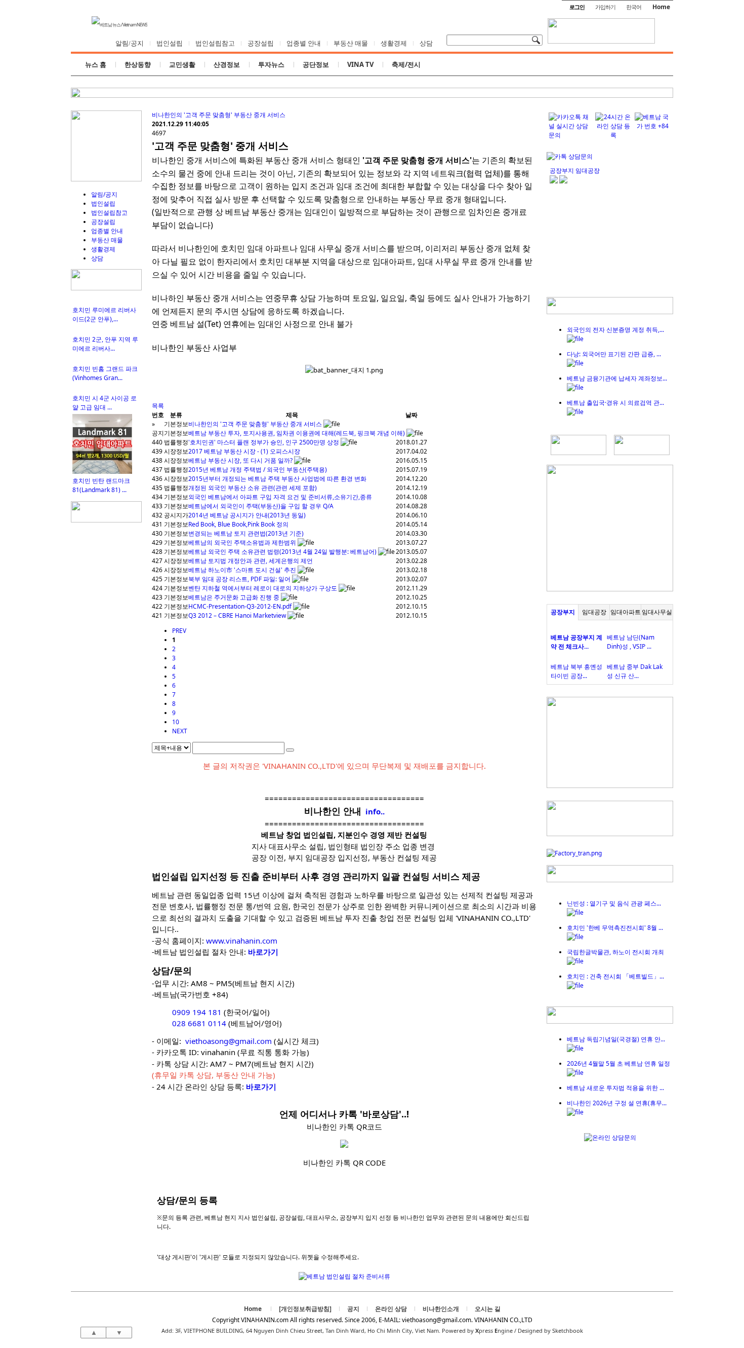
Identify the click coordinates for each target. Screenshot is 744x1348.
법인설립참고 (215, 43)
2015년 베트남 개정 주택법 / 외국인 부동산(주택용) (257, 469)
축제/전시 (406, 64)
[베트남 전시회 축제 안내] (610, 880)
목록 (158, 405)
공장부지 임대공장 (575, 170)
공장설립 (260, 43)
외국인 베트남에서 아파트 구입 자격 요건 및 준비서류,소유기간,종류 (280, 497)
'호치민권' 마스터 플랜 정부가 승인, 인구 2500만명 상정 (263, 442)
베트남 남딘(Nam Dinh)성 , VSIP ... (630, 642)
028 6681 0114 (199, 1023)
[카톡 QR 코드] (570, 156)
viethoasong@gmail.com (228, 1041)
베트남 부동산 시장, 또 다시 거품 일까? (240, 460)
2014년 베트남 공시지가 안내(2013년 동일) (247, 515)
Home (661, 7)
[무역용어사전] (642, 452)
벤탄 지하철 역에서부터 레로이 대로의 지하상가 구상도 (262, 588)
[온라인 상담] (610, 1137)
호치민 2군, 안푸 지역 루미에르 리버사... (105, 344)
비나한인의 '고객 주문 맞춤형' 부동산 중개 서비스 (218, 114)
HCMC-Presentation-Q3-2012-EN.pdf (240, 606)
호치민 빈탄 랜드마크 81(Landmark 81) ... (101, 485)
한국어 (633, 7)
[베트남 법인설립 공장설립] (601, 34)
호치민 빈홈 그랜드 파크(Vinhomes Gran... (105, 373)
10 (175, 722)
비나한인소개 (441, 1308)
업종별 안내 (303, 43)
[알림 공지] (610, 1021)
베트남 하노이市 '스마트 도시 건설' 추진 (242, 570)
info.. (375, 811)
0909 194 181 (197, 1012)
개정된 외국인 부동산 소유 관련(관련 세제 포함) (252, 487)
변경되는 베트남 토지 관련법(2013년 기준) (246, 533)
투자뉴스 (271, 64)
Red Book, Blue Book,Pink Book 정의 (238, 524)
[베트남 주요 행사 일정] (106, 520)
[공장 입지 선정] (610, 589)
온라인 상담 (391, 1308)
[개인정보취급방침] (305, 1308)
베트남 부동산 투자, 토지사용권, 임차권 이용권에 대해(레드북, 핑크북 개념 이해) (296, 433)
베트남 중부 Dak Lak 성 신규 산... (635, 671)
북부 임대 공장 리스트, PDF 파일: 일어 (239, 579)
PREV (179, 630)
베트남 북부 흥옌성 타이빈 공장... (576, 671)
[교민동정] (610, 312)
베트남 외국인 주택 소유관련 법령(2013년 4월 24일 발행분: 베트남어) (282, 551)
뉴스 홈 (95, 64)
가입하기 (605, 7)
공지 (353, 1308)
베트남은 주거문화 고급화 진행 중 (233, 597)
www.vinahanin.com (241, 940)
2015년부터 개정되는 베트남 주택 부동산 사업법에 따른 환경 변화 (277, 478)
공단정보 (316, 64)
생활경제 (394, 43)
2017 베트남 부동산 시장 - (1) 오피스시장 (244, 451)
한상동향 (138, 64)
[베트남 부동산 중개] (106, 179)
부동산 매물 (351, 43)
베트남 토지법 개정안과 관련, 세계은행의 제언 (250, 560)
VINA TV (360, 64)
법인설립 (169, 43)
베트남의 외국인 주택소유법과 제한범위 (242, 542)
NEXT (179, 731)
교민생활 (182, 64)
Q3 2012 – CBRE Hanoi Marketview (237, 615)
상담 (426, 43)
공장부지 (563, 612)
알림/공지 (129, 43)
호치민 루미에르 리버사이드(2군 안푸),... (104, 314)
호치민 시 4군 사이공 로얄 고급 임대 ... (104, 402)
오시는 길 (488, 1308)
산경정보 (227, 64)
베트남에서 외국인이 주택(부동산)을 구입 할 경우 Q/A (261, 506)
